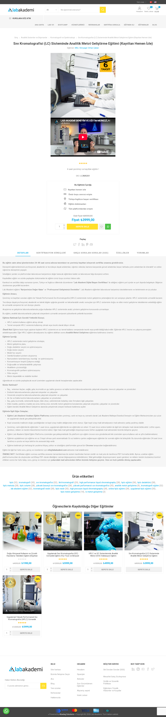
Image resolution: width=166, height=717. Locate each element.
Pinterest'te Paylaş (87, 244)
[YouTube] (143, 669)
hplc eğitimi (126, 482)
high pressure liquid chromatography (86, 488)
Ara (52, 679)
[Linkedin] (133, 669)
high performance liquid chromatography (97, 482)
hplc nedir (60, 488)
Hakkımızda (55, 697)
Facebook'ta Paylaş (79, 244)
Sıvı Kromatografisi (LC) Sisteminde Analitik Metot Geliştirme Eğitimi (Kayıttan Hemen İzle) (144, 555)
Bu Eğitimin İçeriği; (83, 185)
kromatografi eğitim (150, 485)
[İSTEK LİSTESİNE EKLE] (101, 227)
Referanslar (56, 693)
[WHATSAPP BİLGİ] (108, 227)
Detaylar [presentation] (23, 253)
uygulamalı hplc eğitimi (141, 488)
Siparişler (81, 674)
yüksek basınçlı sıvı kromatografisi (52, 485)
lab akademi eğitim (19, 488)
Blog (52, 683)
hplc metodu (8, 485)
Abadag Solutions (67, 714)
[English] (155, 2)
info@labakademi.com (57, 450)
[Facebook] (148, 669)
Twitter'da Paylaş (74, 244)
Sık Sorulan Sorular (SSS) (114, 669)
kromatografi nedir (41, 488)
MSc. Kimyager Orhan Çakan (87, 48)
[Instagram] (138, 669)
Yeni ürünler (56, 688)
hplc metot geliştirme (70, 492)
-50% (37, 515)
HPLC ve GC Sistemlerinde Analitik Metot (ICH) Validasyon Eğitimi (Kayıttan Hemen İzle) (103, 555)
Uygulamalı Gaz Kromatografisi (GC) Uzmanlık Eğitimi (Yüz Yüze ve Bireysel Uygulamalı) (62, 555)
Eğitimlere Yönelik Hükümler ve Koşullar (112, 689)
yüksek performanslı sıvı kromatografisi (91, 485)
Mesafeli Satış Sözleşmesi (114, 676)
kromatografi (24, 482)
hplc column (25, 485)
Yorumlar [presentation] (143, 253)
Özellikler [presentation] (122, 253)
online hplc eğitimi (117, 488)
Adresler (80, 679)
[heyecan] (153, 669)
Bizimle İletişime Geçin (60, 674)
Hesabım (139, 11)
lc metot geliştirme (93, 492)
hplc (11, 482)
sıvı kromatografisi (44, 482)
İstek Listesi (82, 695)
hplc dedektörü (144, 482)
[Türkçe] (151, 2)
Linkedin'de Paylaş (83, 244)
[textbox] (79, 10)
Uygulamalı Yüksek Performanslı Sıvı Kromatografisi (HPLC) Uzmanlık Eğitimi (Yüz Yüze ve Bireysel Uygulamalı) (22, 620)
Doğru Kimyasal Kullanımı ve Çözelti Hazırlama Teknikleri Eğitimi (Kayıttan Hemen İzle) (22, 555)
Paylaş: (83, 239)
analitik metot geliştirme (126, 485)
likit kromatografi (66, 482)
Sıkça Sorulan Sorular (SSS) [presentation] (91, 253)
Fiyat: (76, 220)
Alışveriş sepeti (83, 690)
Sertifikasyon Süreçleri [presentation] (51, 253)
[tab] (22, 253)
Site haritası (56, 669)
